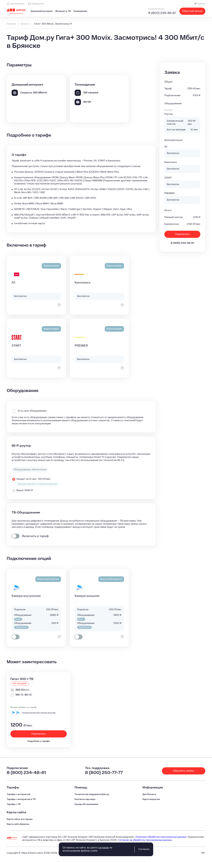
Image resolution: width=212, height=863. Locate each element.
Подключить (182, 234)
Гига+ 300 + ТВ (21, 679)
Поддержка (38, 3)
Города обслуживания (86, 804)
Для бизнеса (17, 3)
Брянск (201, 3)
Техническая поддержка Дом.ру (91, 794)
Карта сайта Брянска (18, 824)
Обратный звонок (192, 11)
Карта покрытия (151, 799)
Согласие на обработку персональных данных (145, 840)
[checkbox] (16, 536)
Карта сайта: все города (19, 819)
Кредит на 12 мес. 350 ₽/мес (33, 479)
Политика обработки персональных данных (160, 837)
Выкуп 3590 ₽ (24, 490)
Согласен (143, 849)
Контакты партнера (84, 799)
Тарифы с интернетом (18, 794)
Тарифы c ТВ (13, 804)
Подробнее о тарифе (38, 741)
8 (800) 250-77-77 (104, 772)
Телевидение (80, 11)
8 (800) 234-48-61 (162, 13)
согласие (103, 847)
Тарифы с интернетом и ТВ (21, 799)
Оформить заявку (183, 770)
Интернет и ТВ (63, 11)
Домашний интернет (42, 11)
